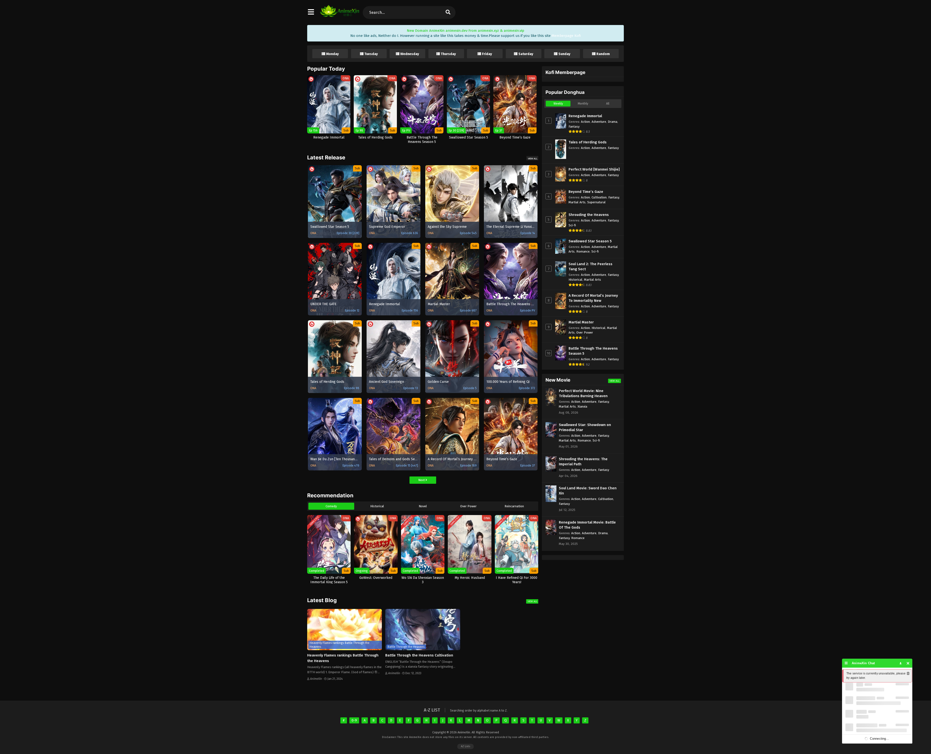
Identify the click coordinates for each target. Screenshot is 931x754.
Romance (583, 251)
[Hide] (908, 663)
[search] (448, 12)
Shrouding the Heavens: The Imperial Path (583, 461)
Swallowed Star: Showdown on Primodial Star (585, 427)
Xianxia (582, 406)
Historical (377, 506)
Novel (423, 506)
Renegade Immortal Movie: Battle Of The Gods (587, 525)
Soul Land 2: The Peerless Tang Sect (590, 266)
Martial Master (581, 322)
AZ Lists (465, 746)
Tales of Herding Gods (588, 142)
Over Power (468, 506)
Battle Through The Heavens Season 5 (593, 351)
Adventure (599, 121)
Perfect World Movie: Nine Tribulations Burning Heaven (583, 393)
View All (533, 158)
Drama (612, 121)
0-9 (354, 720)
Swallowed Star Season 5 (590, 241)
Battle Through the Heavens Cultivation (419, 655)
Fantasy (574, 126)
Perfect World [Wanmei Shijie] (594, 169)
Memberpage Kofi (566, 35)
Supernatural (596, 202)
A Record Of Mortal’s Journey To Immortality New (593, 298)
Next (421, 480)
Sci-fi (572, 225)
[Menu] (846, 663)
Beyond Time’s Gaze (586, 191)
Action (585, 121)
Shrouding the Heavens (589, 215)
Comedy (331, 506)
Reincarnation (514, 506)
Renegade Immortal (585, 116)
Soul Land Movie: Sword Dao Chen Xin (588, 490)
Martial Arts (577, 202)
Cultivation (599, 197)
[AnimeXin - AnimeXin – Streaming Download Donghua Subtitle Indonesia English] (339, 14)
